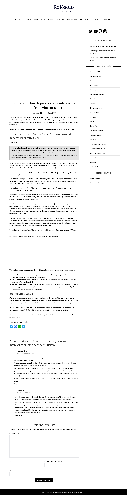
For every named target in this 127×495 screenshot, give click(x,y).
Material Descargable (90, 20)
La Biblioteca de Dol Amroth (99, 144)
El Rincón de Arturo (96, 108)
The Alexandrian (95, 76)
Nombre (13, 461)
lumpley (57, 120)
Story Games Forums (96, 99)
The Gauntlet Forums (97, 94)
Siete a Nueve (94, 158)
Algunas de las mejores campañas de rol (103, 46)
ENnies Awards (95, 178)
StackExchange (95, 112)
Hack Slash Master (96, 135)
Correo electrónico (53, 461)
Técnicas (27, 20)
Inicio (17, 20)
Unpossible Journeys (96, 130)
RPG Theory (94, 85)
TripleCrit (93, 139)
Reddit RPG (94, 121)
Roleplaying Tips (95, 81)
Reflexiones (39, 20)
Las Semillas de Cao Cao (98, 149)
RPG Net (93, 117)
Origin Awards (94, 183)
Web (11, 470)
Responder (17, 384)
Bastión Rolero (95, 167)
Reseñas (60, 20)
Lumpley (92, 103)
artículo (55, 122)
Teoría (51, 20)
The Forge (93, 90)
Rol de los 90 (94, 162)
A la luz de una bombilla (97, 153)
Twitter (21, 317)
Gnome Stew (94, 126)
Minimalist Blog (66, 492)
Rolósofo (63, 7)
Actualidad (72, 20)
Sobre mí (106, 20)
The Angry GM (95, 72)
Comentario (15, 433)
